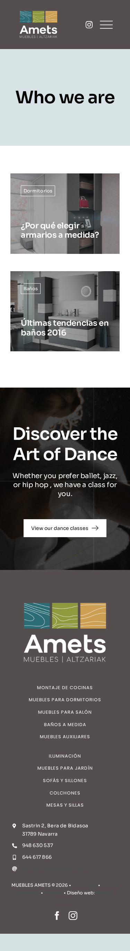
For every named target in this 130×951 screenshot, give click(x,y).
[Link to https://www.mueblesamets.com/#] (89, 25)
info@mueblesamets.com (55, 868)
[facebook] (57, 915)
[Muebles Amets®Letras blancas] (39, 9)
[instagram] (73, 915)
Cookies (53, 893)
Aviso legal (84, 885)
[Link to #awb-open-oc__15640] (106, 25)
